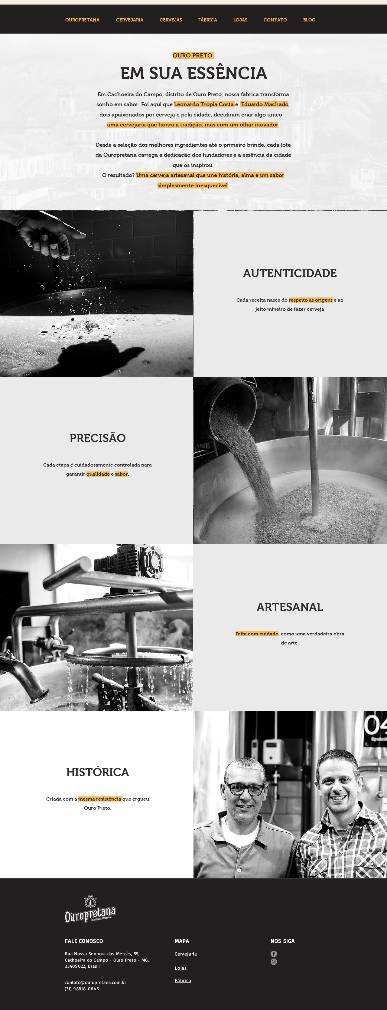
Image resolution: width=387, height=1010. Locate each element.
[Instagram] (274, 962)
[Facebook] (274, 954)
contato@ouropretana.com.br (95, 982)
